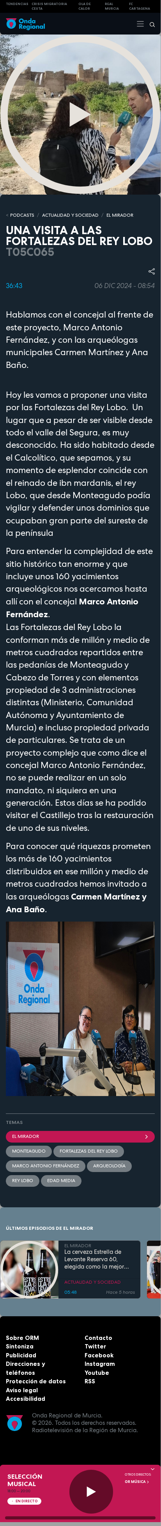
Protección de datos (36, 1381)
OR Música (136, 1481)
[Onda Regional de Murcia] (25, 23)
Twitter (95, 1346)
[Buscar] (150, 23)
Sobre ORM (22, 1337)
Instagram (100, 1363)
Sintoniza (20, 1346)
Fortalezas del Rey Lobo (89, 1151)
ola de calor (84, 6)
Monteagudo (29, 1151)
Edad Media (61, 1180)
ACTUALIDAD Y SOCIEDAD (70, 215)
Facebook (99, 1355)
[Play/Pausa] (91, 1492)
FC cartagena (139, 6)
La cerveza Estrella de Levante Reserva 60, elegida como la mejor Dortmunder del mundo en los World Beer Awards (98, 1259)
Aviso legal (22, 1390)
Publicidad (21, 1355)
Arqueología (109, 1166)
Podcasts (22, 215)
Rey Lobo (22, 1180)
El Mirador (25, 1136)
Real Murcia (112, 6)
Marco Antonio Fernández (45, 1166)
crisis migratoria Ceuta (49, 6)
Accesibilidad (25, 1398)
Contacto (98, 1337)
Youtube (97, 1372)
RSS (90, 1381)
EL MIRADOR (119, 215)
